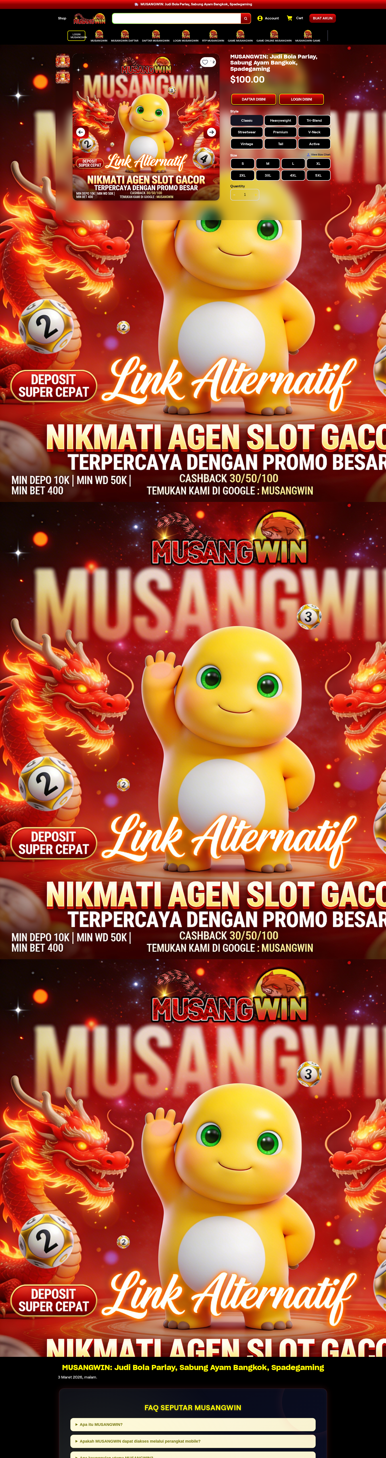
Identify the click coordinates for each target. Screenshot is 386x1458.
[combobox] (176, 18)
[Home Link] (89, 18)
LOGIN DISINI (301, 99)
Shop (62, 18)
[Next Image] (211, 132)
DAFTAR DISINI (254, 99)
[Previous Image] (81, 132)
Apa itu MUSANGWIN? (101, 1424)
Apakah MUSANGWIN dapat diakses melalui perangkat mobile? (140, 1441)
